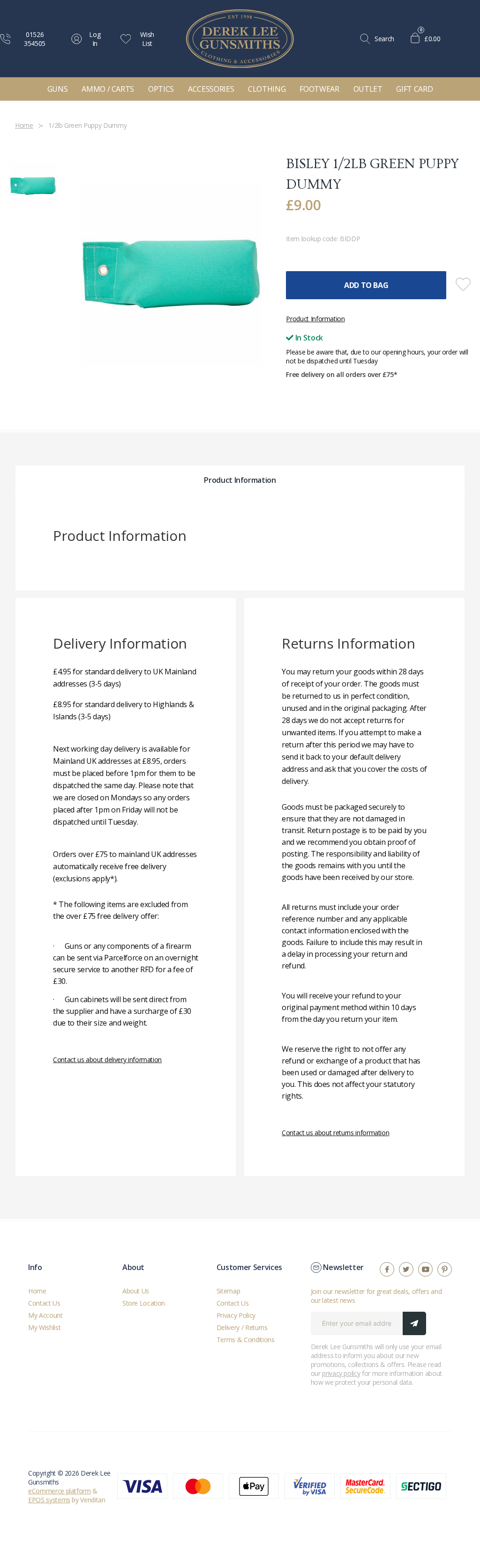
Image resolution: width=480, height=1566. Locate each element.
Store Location (143, 1303)
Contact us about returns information (335, 1132)
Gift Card (414, 89)
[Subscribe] (414, 1323)
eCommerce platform (59, 1490)
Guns (57, 89)
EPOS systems (49, 1499)
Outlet (367, 89)
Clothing (266, 89)
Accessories (211, 89)
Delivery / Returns (242, 1327)
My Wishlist (44, 1327)
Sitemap (228, 1290)
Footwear (319, 89)
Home (37, 1290)
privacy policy (341, 1373)
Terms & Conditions (246, 1339)
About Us (135, 1290)
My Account (45, 1315)
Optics (161, 89)
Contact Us (44, 1303)
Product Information (315, 318)
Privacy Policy (236, 1315)
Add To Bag (366, 285)
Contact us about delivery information (107, 1059)
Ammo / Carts (108, 89)
